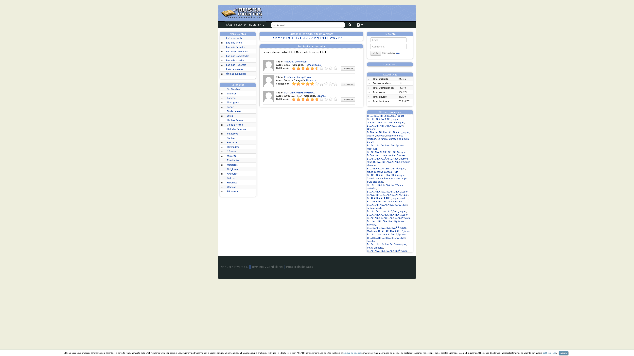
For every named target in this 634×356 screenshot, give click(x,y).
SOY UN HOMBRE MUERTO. (299, 92)
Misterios (231, 155)
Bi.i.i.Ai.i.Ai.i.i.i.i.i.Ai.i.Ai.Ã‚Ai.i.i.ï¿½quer (386, 211)
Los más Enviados (235, 47)
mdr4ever (372, 148)
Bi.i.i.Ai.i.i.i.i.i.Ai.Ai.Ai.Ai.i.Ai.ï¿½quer (391, 161)
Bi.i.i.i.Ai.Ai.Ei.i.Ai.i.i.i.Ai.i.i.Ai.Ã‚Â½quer (386, 227)
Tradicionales (234, 111)
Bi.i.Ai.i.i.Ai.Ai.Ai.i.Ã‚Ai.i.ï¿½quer (383, 158)
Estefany (371, 224)
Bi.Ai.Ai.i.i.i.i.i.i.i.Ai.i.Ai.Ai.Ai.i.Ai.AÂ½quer (387, 194)
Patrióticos (232, 133)
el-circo (404, 198)
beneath (380, 135)
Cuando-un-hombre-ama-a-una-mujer (387, 178)
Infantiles (231, 93)
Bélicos (230, 178)
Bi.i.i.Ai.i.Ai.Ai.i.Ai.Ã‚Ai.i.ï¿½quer (383, 119)
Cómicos (231, 151)
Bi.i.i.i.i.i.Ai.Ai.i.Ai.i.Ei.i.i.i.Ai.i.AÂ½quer (386, 168)
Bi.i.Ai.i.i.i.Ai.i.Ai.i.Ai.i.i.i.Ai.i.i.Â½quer (385, 145)
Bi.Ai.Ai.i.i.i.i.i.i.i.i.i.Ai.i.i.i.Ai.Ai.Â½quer (386, 155)
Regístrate (256, 24)
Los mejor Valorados (237, 51)
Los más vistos (234, 42)
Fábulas (231, 98)
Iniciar (375, 53)
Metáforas (232, 164)
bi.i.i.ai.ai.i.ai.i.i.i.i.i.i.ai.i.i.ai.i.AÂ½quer (386, 237)
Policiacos (232, 142)
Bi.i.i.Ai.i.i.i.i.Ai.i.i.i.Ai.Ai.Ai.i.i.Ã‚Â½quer (386, 234)
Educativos (232, 191)
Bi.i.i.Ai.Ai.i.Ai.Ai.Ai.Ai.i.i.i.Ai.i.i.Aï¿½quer (387, 214)
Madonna (372, 231)
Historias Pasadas (236, 129)
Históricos (232, 182)
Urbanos (231, 187)
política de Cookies (352, 353)
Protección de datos (299, 267)
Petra (370, 247)
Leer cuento (348, 68)
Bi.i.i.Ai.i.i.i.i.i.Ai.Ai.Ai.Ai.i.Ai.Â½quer (385, 185)
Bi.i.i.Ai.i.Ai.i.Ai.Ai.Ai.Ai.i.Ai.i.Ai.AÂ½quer (387, 204)
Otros (230, 115)
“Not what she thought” (296, 61)
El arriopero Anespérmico (297, 77)
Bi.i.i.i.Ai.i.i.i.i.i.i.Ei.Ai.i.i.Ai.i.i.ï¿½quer (385, 221)
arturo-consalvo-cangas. (379, 171)
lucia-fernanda (374, 208)
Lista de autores (234, 69)
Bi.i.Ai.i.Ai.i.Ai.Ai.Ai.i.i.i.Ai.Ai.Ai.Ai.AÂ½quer (388, 218)
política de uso (549, 353)
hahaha (371, 241)
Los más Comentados (237, 56)
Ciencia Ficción (235, 124)
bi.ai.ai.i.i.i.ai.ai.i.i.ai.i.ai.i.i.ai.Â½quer (385, 122)
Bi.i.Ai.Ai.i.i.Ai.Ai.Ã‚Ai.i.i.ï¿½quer (383, 198)
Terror (230, 106)
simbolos (378, 247)
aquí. (398, 53)
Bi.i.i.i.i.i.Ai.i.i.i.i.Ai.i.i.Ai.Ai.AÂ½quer (385, 201)
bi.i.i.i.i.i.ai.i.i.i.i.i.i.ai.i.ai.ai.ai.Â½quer (385, 115)
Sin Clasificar (234, 89)
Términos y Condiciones (267, 267)
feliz (396, 171)
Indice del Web (234, 38)
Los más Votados (235, 60)
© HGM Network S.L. (234, 267)
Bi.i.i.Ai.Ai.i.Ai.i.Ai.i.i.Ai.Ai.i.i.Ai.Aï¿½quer (387, 191)
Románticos (233, 146)
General (371, 129)
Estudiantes (233, 160)
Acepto (564, 353)
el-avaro (371, 165)
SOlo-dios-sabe (375, 181)
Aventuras (232, 173)
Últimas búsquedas (236, 73)
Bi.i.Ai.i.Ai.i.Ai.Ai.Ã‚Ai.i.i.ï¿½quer (394, 231)
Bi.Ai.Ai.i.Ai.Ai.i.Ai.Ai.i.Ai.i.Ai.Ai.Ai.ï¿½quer (388, 132)
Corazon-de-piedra (399, 138)
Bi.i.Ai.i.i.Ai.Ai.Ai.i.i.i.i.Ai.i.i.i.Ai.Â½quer (386, 175)
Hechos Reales (235, 120)
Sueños (231, 138)
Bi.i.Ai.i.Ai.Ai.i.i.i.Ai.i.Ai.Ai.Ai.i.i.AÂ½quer (387, 250)
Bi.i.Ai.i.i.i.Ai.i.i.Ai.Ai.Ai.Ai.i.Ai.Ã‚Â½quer (386, 244)
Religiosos (232, 169)
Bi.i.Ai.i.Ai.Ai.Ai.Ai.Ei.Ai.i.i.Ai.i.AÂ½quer (386, 152)
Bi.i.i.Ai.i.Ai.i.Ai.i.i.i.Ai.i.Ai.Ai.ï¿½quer (385, 125)
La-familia (382, 138)
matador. (371, 188)
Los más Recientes (236, 64)
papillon (371, 135)
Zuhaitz (371, 142)
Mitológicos (233, 102)
